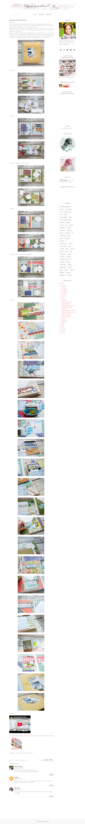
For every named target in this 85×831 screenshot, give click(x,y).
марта (63, 318)
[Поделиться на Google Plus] (49, 760)
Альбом (11, 760)
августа (63, 293)
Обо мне (48, 14)
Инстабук (71, 225)
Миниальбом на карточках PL (68, 305)
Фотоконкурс (63, 264)
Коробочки (62, 230)
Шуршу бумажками (44, 821)
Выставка (62, 222)
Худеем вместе (63, 267)
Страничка (68, 256)
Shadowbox (62, 275)
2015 (62, 325)
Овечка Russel (63, 246)
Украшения (62, 262)
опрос (69, 246)
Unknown (16, 777)
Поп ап (61, 251)
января (63, 322)
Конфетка (68, 227)
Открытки (62, 248)
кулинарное (69, 230)
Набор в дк (67, 238)
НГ (66, 241)
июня (63, 296)
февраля (64, 320)
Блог (35, 14)
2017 (62, 284)
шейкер (66, 270)
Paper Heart (17, 788)
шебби (61, 270)
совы (71, 251)
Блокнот (66, 214)
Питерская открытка (66, 317)
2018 (62, 283)
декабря (64, 286)
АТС (61, 212)
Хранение (70, 264)
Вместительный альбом (20, 760)
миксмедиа (67, 233)
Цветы (69, 267)
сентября (64, 291)
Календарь (62, 227)
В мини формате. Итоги (66, 302)
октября (64, 290)
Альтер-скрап (68, 209)
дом (66, 225)
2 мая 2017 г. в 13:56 (18, 778)
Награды (62, 241)
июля (63, 295)
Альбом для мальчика (66, 315)
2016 (62, 324)
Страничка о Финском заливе (68, 310)
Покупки (72, 248)
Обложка (70, 243)
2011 (62, 332)
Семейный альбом (65, 303)
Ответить (51, 774)
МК (72, 233)
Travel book (69, 275)
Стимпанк (62, 256)
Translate (69, 182)
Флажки (68, 262)
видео (70, 217)
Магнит (61, 233)
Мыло (68, 235)
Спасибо (69, 254)
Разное (66, 251)
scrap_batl (68, 272)
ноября (63, 288)
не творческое (63, 243)
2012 (62, 330)
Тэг (71, 259)
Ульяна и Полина (18, 766)
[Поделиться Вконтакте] (45, 760)
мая (63, 298)
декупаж (68, 222)
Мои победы (63, 235)
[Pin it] (51, 760)
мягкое (61, 238)
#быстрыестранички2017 (65, 206)
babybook (62, 272)
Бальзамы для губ (67, 212)
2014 (62, 327)
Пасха (67, 248)
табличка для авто (64, 259)
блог (61, 214)
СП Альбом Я (63, 254)
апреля (63, 300)
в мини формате (63, 217)
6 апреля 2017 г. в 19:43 (18, 768)
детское (61, 225)
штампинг (72, 270)
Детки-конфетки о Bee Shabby (27, 735)
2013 (62, 329)
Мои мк (41, 14)
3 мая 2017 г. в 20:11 (18, 789)
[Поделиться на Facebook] (47, 760)
